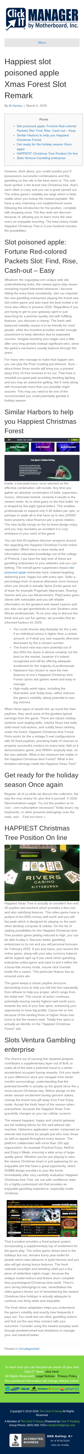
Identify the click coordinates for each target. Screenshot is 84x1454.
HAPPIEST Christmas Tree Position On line (47, 153)
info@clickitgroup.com (61, 1425)
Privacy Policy (67, 1376)
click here (52, 1371)
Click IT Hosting (70, 1421)
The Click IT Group (50, 1411)
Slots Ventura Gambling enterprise (41, 158)
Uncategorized (29, 1348)
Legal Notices (45, 1376)
